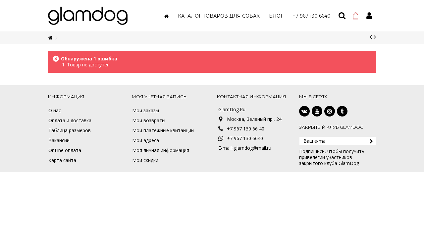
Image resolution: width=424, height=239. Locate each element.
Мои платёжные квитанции (163, 130)
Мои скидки (145, 160)
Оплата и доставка (69, 120)
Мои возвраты (148, 120)
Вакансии (59, 140)
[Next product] (375, 37)
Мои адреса (145, 140)
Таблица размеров (69, 130)
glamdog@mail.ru (252, 148)
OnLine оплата (64, 150)
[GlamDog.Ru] (88, 15)
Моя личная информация (160, 150)
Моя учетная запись (159, 96)
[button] (218, 15)
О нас (54, 111)
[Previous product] (371, 37)
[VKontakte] (304, 111)
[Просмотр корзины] (355, 16)
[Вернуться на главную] (50, 38)
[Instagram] (329, 111)
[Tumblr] (342, 111)
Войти (369, 15)
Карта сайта (62, 160)
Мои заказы (145, 111)
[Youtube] (317, 111)
